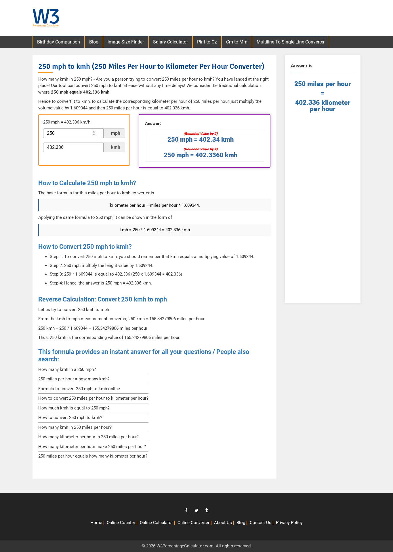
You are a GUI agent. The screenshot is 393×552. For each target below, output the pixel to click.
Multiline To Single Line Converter (291, 42)
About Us (223, 522)
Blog (93, 42)
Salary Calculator (170, 42)
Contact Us (260, 522)
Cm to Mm (236, 42)
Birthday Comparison (58, 42)
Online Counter (121, 522)
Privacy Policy (289, 522)
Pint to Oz (207, 42)
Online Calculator (156, 522)
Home (96, 522)
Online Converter (193, 522)
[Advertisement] (260, 19)
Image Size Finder (126, 42)
